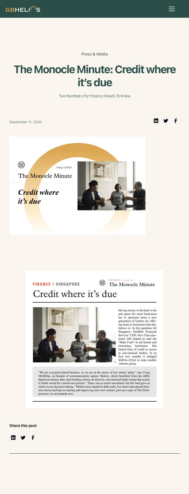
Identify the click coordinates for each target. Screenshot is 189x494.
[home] (23, 9)
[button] (171, 9)
